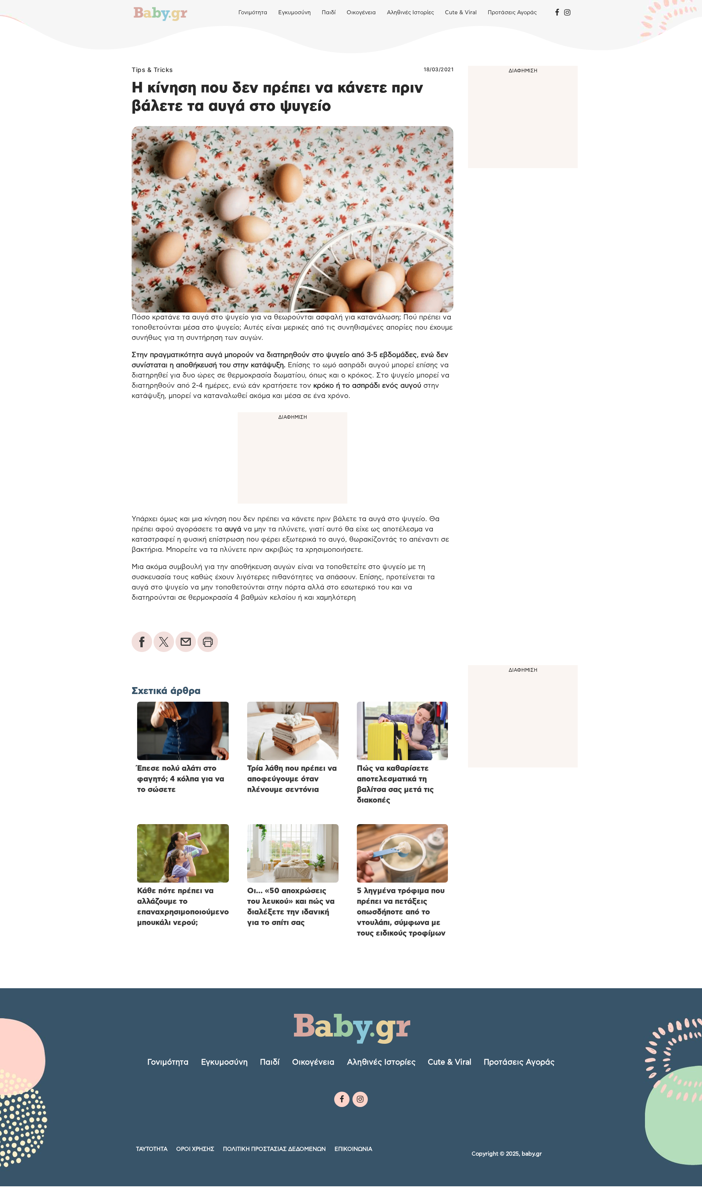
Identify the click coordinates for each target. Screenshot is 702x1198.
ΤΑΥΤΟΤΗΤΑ (151, 1149)
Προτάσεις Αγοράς (512, 12)
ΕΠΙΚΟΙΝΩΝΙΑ (353, 1149)
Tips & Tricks (152, 69)
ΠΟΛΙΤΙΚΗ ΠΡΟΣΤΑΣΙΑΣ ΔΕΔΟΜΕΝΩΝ (274, 1149)
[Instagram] (567, 13)
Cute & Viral (461, 12)
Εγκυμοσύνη (294, 12)
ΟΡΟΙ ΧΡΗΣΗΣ (195, 1149)
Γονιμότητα (252, 12)
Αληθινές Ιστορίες (410, 12)
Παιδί (329, 12)
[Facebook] (557, 13)
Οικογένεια (361, 12)
